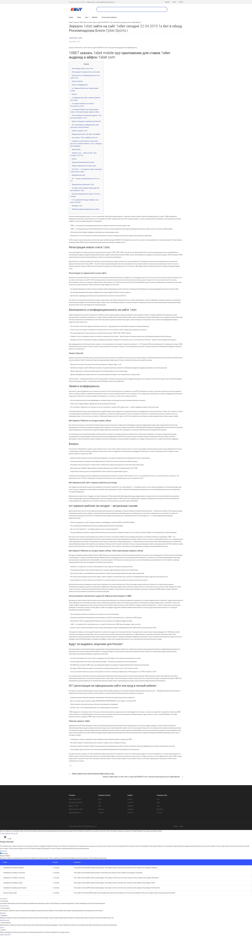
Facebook (130, 813)
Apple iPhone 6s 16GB (75, 809)
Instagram (130, 806)
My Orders (160, 809)
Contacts (101, 813)
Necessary (5, 853)
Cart (158, 806)
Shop (99, 806)
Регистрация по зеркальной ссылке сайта (86, 72)
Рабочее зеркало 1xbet (79, 131)
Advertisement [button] (4, 920)
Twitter (129, 799)
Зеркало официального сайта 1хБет (84, 166)
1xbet (70, 269)
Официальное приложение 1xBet (83, 184)
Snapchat (130, 809)
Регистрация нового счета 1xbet (82, 68)
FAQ (99, 803)
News (100, 799)
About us (101, 809)
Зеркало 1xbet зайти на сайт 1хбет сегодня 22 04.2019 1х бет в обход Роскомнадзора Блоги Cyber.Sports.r (141, 777)
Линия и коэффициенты (80, 85)
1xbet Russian (73, 38)
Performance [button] (4, 906)
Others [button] (2, 927)
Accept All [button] (14, 833)
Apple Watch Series (75, 799)
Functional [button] (3, 899)
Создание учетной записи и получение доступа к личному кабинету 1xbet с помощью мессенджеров (86, 143)
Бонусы (74, 94)
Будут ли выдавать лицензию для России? (86, 121)
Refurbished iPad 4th (75, 803)
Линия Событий (77, 81)
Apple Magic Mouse (75, 813)
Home (71, 22)
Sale (158, 799)
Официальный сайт (78, 175)
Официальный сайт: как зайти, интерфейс (86, 134)
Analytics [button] (3, 913)
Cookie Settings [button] (5, 833)
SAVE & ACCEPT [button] (5, 935)
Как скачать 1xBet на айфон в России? (85, 138)
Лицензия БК (76, 149)
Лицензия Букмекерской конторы (83, 162)
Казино (74, 159)
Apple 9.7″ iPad (73, 806)
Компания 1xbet (77, 206)
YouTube (130, 803)
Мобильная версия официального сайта (85, 209)
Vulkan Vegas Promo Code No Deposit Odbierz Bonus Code (93, 774)
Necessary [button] (3, 851)
